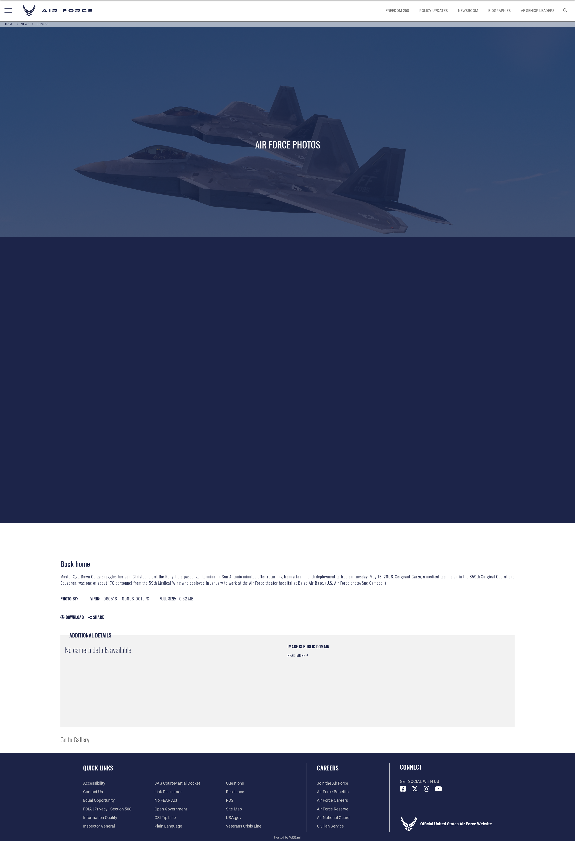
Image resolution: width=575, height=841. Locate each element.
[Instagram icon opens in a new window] (426, 789)
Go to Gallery (74, 739)
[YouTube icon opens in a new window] (438, 789)
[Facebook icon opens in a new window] (403, 789)
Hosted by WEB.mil (287, 837)
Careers (327, 767)
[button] (7, 10)
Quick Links (98, 767)
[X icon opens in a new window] (414, 789)
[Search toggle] (565, 11)
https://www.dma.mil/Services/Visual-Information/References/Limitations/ (340, 678)
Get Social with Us (419, 781)
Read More (297, 655)
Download (74, 617)
